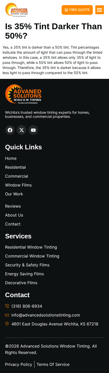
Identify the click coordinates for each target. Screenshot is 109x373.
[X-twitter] (21, 130)
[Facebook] (10, 130)
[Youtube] (33, 130)
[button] (99, 9)
